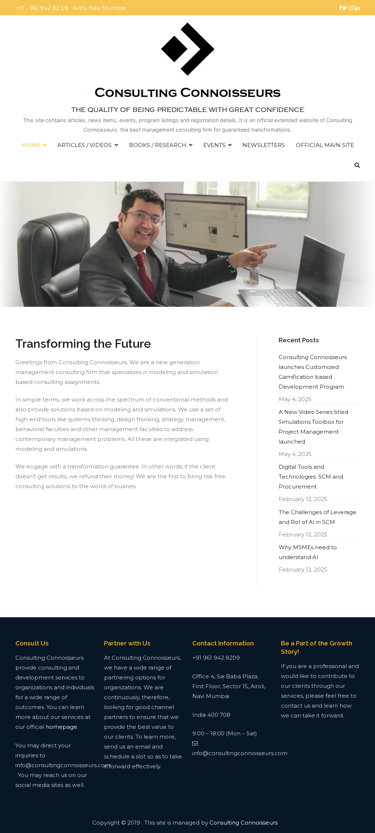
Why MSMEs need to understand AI (308, 552)
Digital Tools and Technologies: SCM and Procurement (311, 476)
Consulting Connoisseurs (243, 822)
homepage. (62, 726)
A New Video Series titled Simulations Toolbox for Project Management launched (313, 426)
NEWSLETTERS (263, 145)
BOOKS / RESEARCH (157, 145)
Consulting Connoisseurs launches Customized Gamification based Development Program (313, 372)
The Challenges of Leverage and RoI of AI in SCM (317, 517)
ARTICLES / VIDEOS (84, 145)
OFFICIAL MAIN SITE (325, 145)
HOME (31, 145)
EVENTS (214, 145)
